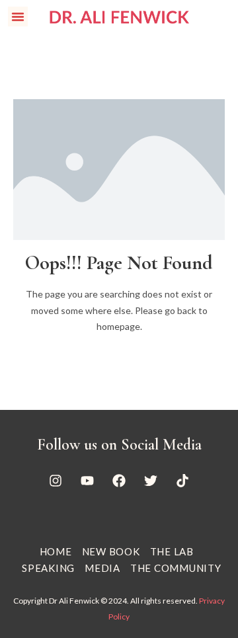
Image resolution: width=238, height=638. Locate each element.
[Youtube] (87, 480)
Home (56, 551)
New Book (111, 551)
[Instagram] (55, 480)
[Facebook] (119, 480)
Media (102, 568)
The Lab (172, 551)
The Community (175, 568)
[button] (18, 16)
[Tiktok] (182, 480)
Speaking (48, 568)
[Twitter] (151, 480)
